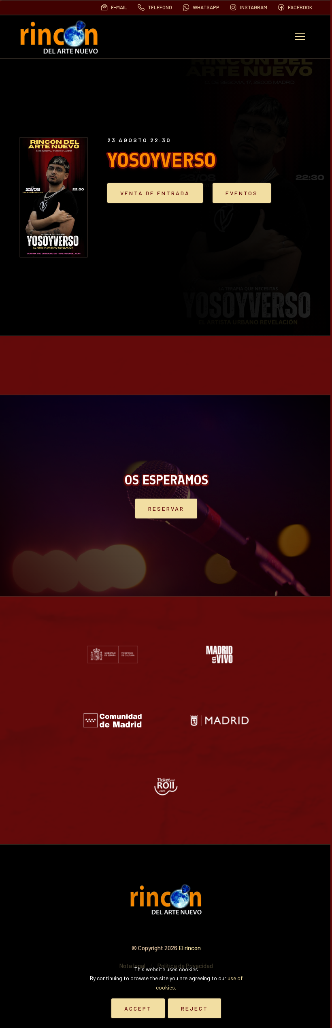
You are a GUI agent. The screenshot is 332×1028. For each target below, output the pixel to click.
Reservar (166, 508)
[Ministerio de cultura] (112, 654)
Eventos (242, 193)
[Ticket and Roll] (166, 786)
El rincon (190, 947)
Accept (138, 1008)
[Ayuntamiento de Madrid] (219, 720)
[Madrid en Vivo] (219, 654)
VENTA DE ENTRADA (155, 193)
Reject (194, 1008)
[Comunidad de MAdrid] (112, 720)
